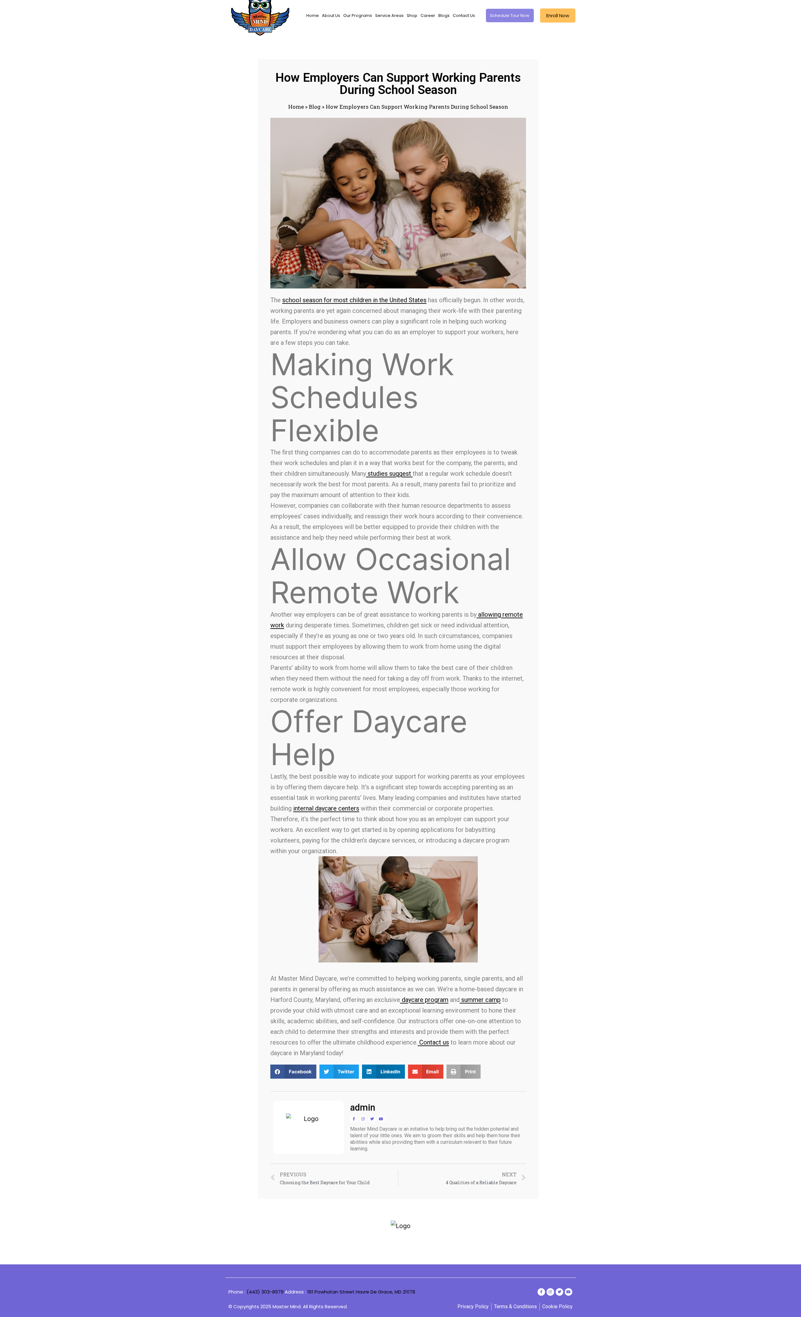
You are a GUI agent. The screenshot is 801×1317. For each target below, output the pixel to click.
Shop (412, 15)
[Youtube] (381, 1119)
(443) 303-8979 (265, 1291)
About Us (331, 15)
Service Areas (389, 15)
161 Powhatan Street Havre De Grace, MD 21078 (361, 1291)
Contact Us (464, 15)
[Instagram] (363, 1119)
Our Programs (357, 15)
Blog (315, 106)
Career (428, 15)
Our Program (372, 1242)
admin (362, 1107)
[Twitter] (372, 1119)
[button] (293, 1072)
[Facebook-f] (354, 1119)
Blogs (444, 15)
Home (312, 15)
